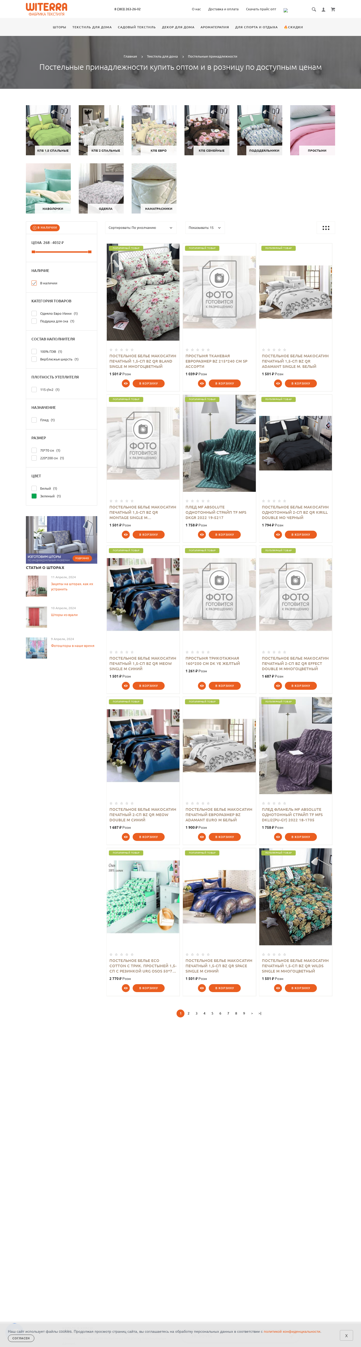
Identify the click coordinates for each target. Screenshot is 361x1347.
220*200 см (51, 458)
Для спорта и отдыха (256, 27)
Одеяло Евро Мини (58, 313)
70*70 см (49, 450)
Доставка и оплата (223, 9)
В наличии (46, 227)
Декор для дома (178, 27)
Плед (46, 420)
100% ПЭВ (50, 351)
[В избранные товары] (173, 248)
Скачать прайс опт (261, 9)
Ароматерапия (215, 27)
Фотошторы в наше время (72, 645)
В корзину (148, 383)
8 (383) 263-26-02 (127, 9)
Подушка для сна (56, 321)
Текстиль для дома (92, 27)
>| (259, 1013)
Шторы (59, 27)
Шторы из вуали (64, 615)
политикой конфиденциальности (292, 1331)
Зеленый (49, 496)
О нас (196, 9)
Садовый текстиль (137, 27)
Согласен (21, 1338)
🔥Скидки (293, 27)
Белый (47, 488)
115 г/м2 (48, 389)
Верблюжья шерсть (58, 359)
